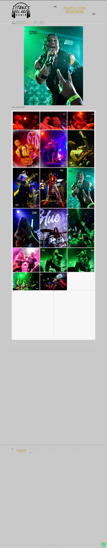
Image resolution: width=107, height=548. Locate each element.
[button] (103, 544)
